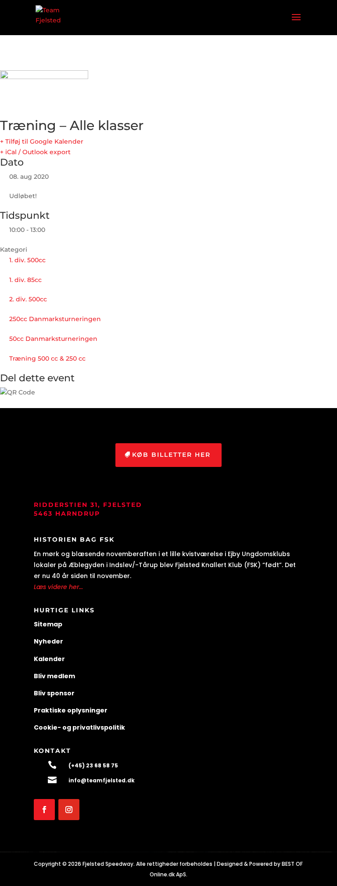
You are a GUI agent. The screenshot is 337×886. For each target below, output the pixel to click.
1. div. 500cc (27, 260)
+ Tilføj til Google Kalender (41, 141)
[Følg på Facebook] (44, 809)
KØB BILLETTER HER (171, 455)
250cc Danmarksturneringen (55, 319)
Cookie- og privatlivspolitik (79, 727)
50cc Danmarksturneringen (53, 339)
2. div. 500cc (28, 299)
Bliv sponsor (54, 693)
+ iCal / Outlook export (35, 152)
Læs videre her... (58, 586)
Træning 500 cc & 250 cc (47, 358)
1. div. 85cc (25, 280)
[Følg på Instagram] (68, 809)
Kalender (49, 659)
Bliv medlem (54, 676)
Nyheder (48, 641)
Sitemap (48, 624)
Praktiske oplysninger (71, 710)
